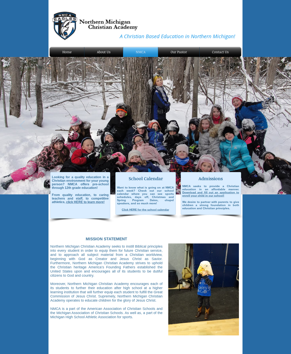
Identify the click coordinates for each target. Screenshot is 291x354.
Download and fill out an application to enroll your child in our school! (210, 194)
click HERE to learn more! (85, 202)
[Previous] (22, 126)
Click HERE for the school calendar (145, 209)
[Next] (268, 126)
